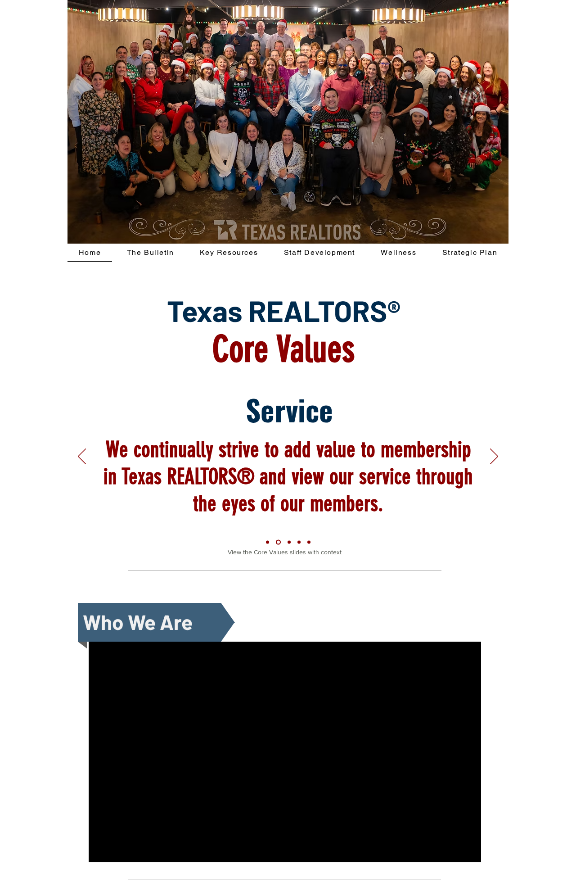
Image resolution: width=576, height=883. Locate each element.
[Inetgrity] (299, 542)
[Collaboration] (278, 542)
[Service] (267, 542)
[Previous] (82, 457)
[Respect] (308, 542)
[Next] (494, 457)
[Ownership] (289, 542)
